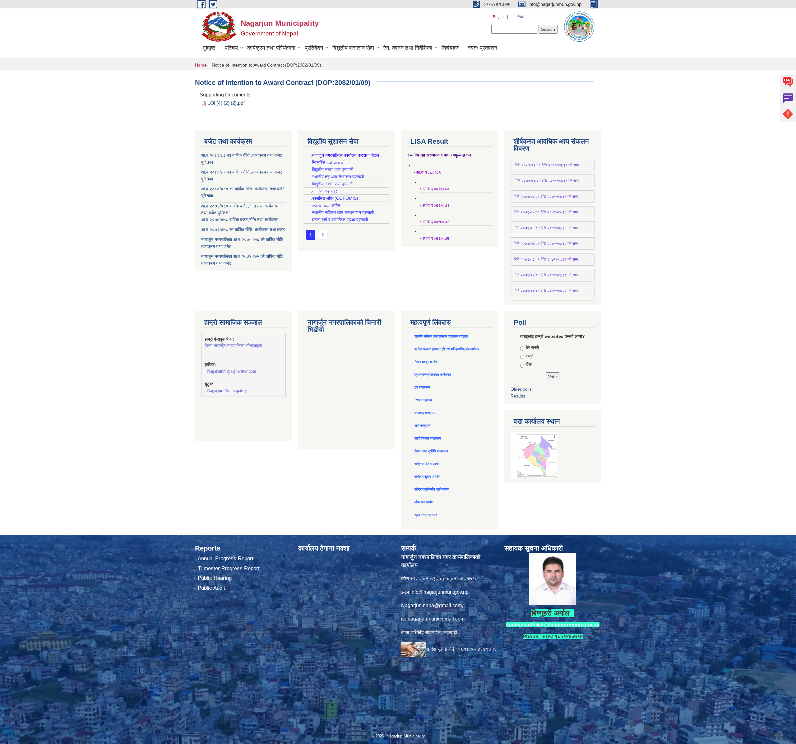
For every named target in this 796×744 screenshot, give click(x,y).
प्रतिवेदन (314, 48)
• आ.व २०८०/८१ (427, 172)
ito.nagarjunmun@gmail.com (433, 618)
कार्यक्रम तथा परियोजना (271, 48)
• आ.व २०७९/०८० (435, 189)
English (499, 17)
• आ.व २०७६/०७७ (435, 238)
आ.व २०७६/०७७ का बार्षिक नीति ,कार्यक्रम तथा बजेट (243, 229)
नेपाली (521, 17)
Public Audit (211, 588)
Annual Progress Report (225, 558)
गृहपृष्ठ (209, 48)
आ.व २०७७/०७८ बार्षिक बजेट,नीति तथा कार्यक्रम (239, 219)
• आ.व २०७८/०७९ (435, 205)
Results (518, 395)
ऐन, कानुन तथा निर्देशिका (407, 48)
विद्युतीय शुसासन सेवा (353, 48)
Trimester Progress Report (229, 568)
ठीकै (528, 364)
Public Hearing (215, 578)
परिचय (231, 48)
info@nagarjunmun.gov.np (439, 592)
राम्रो (529, 356)
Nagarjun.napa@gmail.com (431, 605)
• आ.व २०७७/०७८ (435, 222)
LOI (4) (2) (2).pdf (226, 103)
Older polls (521, 389)
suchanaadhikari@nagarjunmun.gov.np (552, 624)
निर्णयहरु (450, 48)
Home (201, 65)
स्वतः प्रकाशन (482, 48)
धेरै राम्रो (532, 347)
